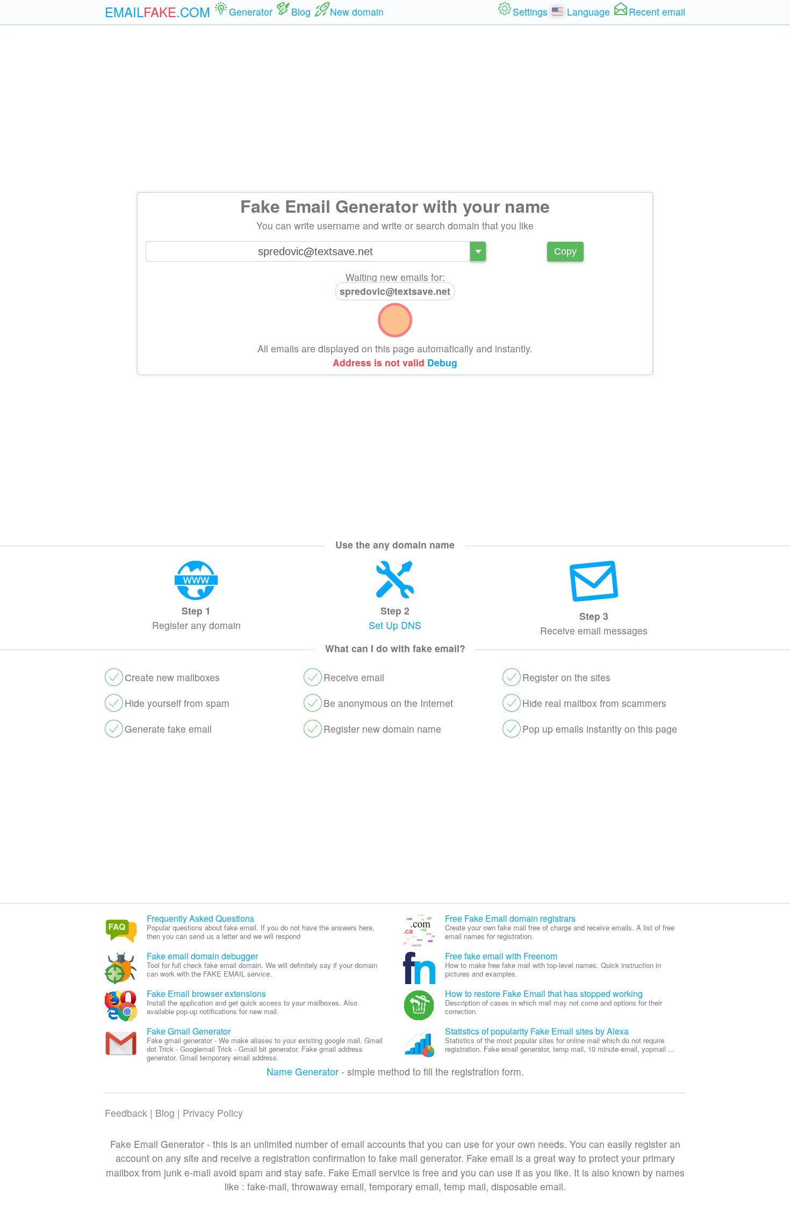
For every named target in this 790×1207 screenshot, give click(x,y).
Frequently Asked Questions (200, 918)
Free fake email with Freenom (501, 956)
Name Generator (303, 1071)
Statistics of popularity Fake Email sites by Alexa (537, 1031)
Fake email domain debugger (202, 956)
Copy (565, 251)
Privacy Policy (213, 1112)
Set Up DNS (395, 625)
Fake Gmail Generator (189, 1031)
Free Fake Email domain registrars (510, 918)
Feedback (126, 1112)
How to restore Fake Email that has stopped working (544, 993)
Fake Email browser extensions (206, 993)
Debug (442, 362)
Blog (165, 1112)
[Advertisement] (395, 108)
